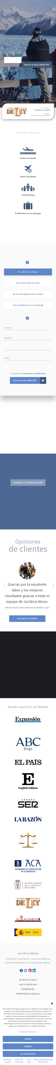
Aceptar (28, 1038)
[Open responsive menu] (53, 9)
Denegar (28, 1046)
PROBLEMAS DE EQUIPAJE (28, 994)
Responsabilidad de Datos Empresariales (43, 1060)
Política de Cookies (8, 1060)
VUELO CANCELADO (28, 984)
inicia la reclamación (36, 64)
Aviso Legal (29, 1060)
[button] (52, 1003)
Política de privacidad (19, 1060)
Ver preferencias (28, 1053)
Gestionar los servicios (28, 1032)
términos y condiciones (34, 373)
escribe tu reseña (27, 618)
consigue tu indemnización (28, 482)
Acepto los (29, 373)
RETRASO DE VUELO (28, 980)
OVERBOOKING (28, 989)
